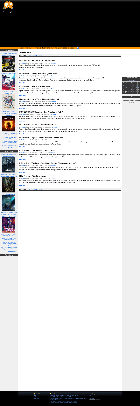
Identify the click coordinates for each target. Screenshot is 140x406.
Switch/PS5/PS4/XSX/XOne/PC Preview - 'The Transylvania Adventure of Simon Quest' (9, 214)
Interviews (46, 48)
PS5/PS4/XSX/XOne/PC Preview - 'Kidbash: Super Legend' (9, 244)
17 (126, 89)
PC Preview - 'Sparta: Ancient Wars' (34, 86)
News (35, 395)
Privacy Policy (92, 398)
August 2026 (131, 80)
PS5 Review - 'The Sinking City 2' (9, 134)
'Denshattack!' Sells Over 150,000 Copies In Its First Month (64, 395)
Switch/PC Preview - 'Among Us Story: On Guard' (8, 235)
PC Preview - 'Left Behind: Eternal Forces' (37, 150)
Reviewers (36, 398)
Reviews (29, 48)
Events (54, 48)
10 (126, 87)
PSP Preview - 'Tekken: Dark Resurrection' (37, 125)
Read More (22, 70)
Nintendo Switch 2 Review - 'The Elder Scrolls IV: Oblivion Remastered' (9, 113)
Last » (40, 55)
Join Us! (90, 396)
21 (136, 89)
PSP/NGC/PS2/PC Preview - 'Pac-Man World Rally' (41, 112)
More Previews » (12, 251)
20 (133, 89)
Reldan (23, 63)
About (90, 395)
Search (71, 48)
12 (131, 87)
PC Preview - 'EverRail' (9, 194)
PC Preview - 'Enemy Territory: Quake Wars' (38, 74)
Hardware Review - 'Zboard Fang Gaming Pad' (39, 99)
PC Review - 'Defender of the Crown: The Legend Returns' (9, 142)
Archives (36, 396)
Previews (37, 48)
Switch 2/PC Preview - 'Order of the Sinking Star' (9, 239)
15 (138, 87)
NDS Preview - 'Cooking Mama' (32, 176)
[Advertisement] (70, 30)
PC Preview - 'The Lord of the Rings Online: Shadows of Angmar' (47, 163)
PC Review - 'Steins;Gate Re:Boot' (9, 138)
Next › (36, 55)
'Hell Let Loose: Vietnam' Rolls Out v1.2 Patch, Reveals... (63, 401)
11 (128, 87)
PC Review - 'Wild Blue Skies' (9, 145)
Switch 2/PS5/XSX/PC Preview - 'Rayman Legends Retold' (9, 248)
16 (123, 89)
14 (136, 87)
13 (133, 87)
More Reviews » (12, 147)
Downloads (62, 48)
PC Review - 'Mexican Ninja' (8, 73)
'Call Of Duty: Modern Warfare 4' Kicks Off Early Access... (63, 396)
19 (131, 89)
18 (128, 89)
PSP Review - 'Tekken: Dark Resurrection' (37, 61)
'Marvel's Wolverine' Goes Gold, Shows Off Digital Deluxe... (64, 402)
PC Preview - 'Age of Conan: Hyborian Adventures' (41, 138)
